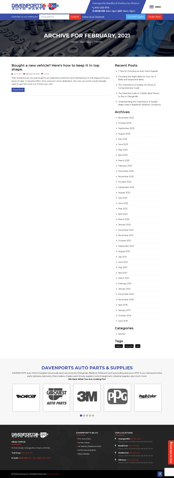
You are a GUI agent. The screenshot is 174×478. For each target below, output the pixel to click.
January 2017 (124, 310)
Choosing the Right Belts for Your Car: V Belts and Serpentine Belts (137, 78)
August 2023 (124, 134)
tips (137, 346)
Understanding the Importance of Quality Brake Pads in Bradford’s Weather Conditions (139, 103)
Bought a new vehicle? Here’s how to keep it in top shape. (55, 67)
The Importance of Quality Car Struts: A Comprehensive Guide (137, 86)
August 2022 (124, 192)
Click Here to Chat (171, 453)
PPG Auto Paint (84, 439)
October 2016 (124, 315)
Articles (46, 74)
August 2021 (124, 251)
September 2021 (126, 246)
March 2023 (123, 160)
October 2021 (124, 240)
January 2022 (124, 224)
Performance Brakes (86, 450)
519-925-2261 (134, 453)
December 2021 (125, 230)
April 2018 (123, 305)
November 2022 (126, 176)
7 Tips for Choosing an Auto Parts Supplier (138, 71)
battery (119, 346)
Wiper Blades (83, 454)
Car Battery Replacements (89, 446)
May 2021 (122, 267)
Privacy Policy (53, 474)
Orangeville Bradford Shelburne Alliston (115, 3)
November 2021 (125, 235)
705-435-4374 (133, 460)
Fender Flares (83, 442)
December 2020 (126, 294)
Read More (18, 90)
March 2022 (123, 219)
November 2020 (126, 299)
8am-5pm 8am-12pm (115, 11)
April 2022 (123, 214)
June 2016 (123, 321)
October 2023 (124, 123)
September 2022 (126, 187)
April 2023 (123, 155)
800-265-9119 (101, 7)
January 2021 (124, 289)
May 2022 (123, 208)
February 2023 (125, 166)
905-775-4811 (133, 446)
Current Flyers (136, 16)
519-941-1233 (135, 439)
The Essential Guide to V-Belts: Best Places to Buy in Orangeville (138, 95)
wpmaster (17, 74)
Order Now (154, 16)
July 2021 (122, 257)
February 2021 (125, 283)
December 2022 (126, 171)
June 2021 (123, 262)
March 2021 (123, 278)
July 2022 (122, 198)
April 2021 (122, 273)
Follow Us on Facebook (93, 16)
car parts (129, 346)
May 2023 (123, 150)
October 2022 (124, 182)
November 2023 (126, 118)
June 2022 (123, 203)
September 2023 (126, 128)
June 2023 (123, 144)
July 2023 (122, 139)
